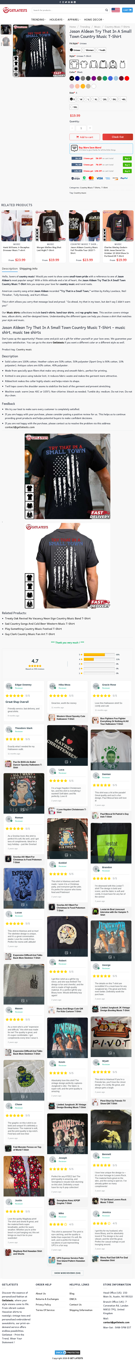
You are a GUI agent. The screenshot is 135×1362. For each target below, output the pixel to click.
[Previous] (17, 51)
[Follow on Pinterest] (72, 2)
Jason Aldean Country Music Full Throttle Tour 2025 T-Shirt (84, 250)
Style (72, 56)
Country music (80, 192)
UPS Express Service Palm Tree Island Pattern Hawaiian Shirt (71, 1261)
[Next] (61, 51)
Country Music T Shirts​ (117, 27)
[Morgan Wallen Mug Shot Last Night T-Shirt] (50, 225)
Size (72, 92)
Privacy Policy (43, 1304)
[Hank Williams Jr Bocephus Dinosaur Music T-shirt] (16, 225)
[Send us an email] (69, 2)
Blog (71, 1293)
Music (97, 27)
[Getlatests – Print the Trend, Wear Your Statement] (15, 10)
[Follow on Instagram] (63, 2)
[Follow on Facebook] (60, 2)
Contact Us (75, 1304)
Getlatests (58, 342)
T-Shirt (104, 187)
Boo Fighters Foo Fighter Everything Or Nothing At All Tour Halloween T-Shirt (114, 721)
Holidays (56, 19)
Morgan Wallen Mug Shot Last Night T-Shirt (49, 249)
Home (72, 27)
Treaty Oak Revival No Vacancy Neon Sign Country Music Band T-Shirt (48, 618)
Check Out (118, 137)
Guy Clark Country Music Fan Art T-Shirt (30, 634)
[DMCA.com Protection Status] (67, 1352)
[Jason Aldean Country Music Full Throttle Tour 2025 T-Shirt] (84, 225)
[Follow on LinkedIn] (75, 2)
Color (72, 72)
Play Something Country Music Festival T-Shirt (33, 629)
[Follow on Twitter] (66, 2)
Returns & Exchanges (47, 1299)
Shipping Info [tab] (28, 268)
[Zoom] (17, 73)
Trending (37, 19)
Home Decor (93, 19)
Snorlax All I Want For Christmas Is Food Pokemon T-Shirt (27, 860)
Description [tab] (10, 268)
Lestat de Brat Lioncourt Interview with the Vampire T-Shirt (114, 912)
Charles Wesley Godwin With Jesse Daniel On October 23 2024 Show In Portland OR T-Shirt (116, 251)
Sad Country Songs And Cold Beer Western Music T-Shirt (40, 623)
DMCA (72, 1299)
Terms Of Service (45, 1310)
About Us (41, 1293)
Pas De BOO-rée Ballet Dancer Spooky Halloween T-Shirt (27, 765)
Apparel (73, 19)
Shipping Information (80, 1310)
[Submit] (106, 10)
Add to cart (86, 137)
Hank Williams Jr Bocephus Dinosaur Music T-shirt (16, 249)
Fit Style (74, 43)
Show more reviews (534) (67, 1272)
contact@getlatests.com (20, 427)
